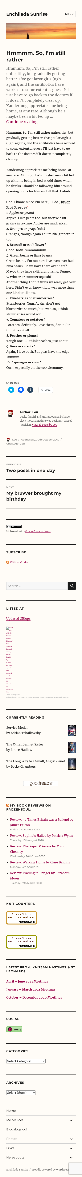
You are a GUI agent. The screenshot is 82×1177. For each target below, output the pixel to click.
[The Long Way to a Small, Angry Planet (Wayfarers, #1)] (72, 764)
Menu (69, 13)
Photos (11, 1139)
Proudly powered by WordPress (50, 1169)
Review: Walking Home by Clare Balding (40, 862)
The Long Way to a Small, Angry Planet (35, 761)
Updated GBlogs (18, 618)
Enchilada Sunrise (27, 14)
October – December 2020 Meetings (34, 997)
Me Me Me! (14, 1120)
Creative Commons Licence (38, 531)
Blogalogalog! (16, 1129)
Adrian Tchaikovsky (26, 733)
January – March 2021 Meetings (30, 989)
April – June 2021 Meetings (27, 981)
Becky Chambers (23, 766)
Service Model (16, 727)
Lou (14, 439)
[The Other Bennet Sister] (72, 747)
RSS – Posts (18, 562)
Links (10, 1148)
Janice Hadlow (21, 750)
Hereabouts (15, 1157)
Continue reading (22, 121)
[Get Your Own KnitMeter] (41, 917)
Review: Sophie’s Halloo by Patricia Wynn (41, 835)
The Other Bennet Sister (24, 744)
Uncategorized (15, 443)
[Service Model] (72, 730)
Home (11, 1110)
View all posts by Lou (44, 424)
